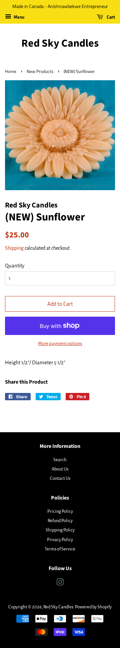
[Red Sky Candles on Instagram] (60, 583)
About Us (60, 469)
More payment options (60, 343)
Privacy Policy (60, 539)
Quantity (14, 265)
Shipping (14, 248)
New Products (40, 71)
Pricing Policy (60, 511)
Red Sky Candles (60, 43)
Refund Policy (60, 520)
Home (10, 71)
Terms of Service (60, 548)
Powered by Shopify (93, 606)
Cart (110, 16)
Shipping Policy (60, 529)
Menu (18, 17)
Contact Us (60, 478)
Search (60, 459)
